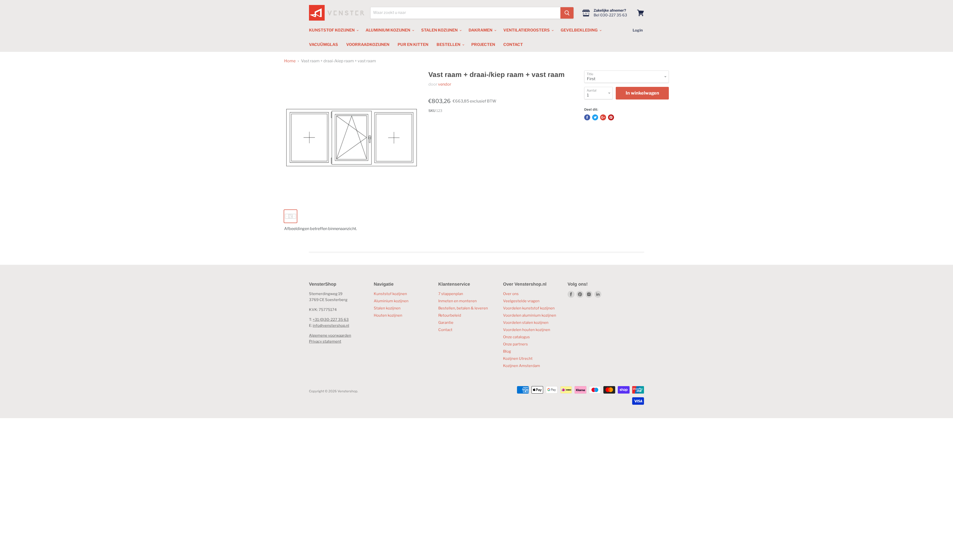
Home (290, 61)
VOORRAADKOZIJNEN (367, 44)
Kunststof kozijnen (390, 294)
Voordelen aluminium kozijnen (529, 315)
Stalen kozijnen (387, 308)
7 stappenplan (450, 294)
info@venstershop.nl (331, 325)
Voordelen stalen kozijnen (525, 322)
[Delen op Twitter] (595, 117)
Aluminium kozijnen (391, 301)
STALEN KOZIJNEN (439, 30)
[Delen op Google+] (603, 117)
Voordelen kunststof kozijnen (529, 308)
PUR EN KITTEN (413, 44)
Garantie (445, 322)
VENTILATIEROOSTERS (526, 30)
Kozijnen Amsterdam (521, 366)
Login (638, 30)
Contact (445, 330)
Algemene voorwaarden (330, 335)
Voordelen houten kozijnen (526, 330)
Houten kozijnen (388, 315)
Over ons (511, 294)
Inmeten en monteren (457, 301)
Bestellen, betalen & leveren (463, 308)
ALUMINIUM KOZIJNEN (388, 30)
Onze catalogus (516, 337)
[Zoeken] (567, 13)
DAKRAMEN (481, 30)
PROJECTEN (483, 44)
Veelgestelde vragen (521, 301)
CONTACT (513, 44)
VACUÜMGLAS (323, 44)
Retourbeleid (449, 315)
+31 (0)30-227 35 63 (331, 319)
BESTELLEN (449, 44)
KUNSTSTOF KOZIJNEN (332, 30)
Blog (507, 351)
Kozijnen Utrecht (518, 358)
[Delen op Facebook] (587, 117)
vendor (444, 84)
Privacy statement (325, 341)
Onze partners (515, 344)
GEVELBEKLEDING (579, 30)
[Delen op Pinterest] (611, 117)
